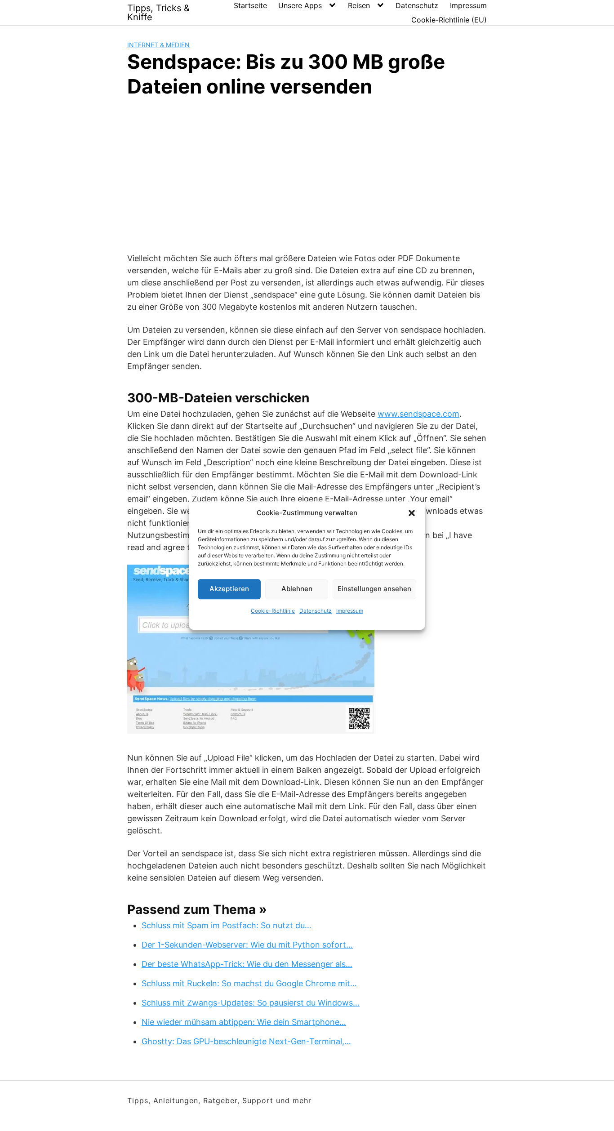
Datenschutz (315, 610)
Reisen (359, 5)
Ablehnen (296, 588)
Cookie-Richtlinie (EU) (449, 19)
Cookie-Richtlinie (273, 610)
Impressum (349, 610)
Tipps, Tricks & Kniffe (158, 13)
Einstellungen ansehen (374, 588)
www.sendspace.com (418, 414)
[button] (411, 513)
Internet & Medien (158, 45)
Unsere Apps (300, 5)
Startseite (250, 5)
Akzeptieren (229, 588)
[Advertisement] (307, 173)
